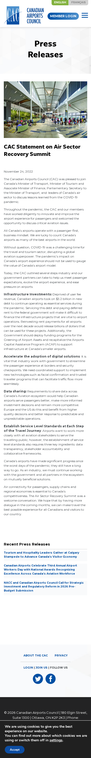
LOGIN (28, 667)
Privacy (61, 655)
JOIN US (42, 667)
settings (56, 740)
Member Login (63, 16)
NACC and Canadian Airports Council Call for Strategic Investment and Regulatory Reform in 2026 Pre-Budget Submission (44, 587)
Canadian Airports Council (37, 712)
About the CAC (36, 655)
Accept (14, 750)
